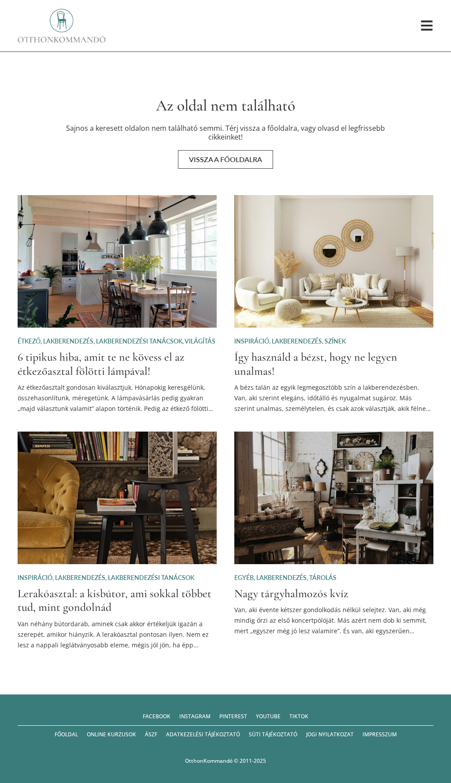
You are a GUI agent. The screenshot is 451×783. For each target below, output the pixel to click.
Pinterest (233, 716)
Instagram (195, 716)
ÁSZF (151, 734)
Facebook (156, 716)
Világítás (200, 341)
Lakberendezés (68, 341)
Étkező (29, 341)
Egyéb (244, 577)
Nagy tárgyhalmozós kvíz (291, 593)
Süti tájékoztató (273, 734)
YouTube (268, 716)
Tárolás (322, 577)
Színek (335, 341)
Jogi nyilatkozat (330, 734)
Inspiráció (251, 341)
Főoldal (66, 734)
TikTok (298, 716)
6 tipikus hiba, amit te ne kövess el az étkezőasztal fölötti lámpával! (101, 363)
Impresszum (379, 734)
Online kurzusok (111, 734)
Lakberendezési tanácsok (139, 341)
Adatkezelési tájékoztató (203, 734)
